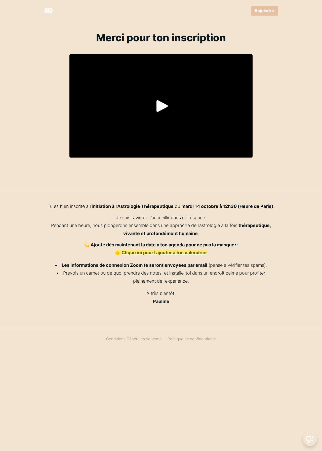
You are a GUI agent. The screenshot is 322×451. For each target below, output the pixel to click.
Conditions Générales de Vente (134, 338)
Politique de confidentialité (192, 338)
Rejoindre (264, 10)
